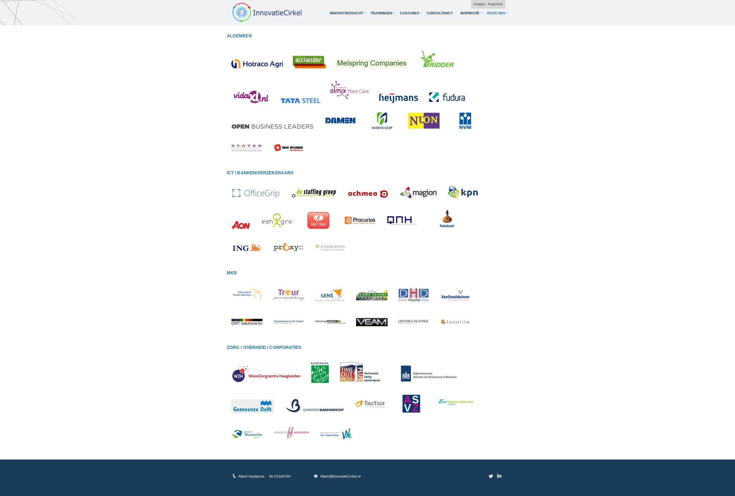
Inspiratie (470, 13)
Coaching (409, 13)
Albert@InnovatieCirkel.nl (340, 476)
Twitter (491, 475)
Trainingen (381, 13)
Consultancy (440, 13)
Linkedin (499, 475)
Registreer (495, 4)
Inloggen (479, 4)
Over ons (496, 13)
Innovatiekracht (346, 13)
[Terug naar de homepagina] (267, 12)
